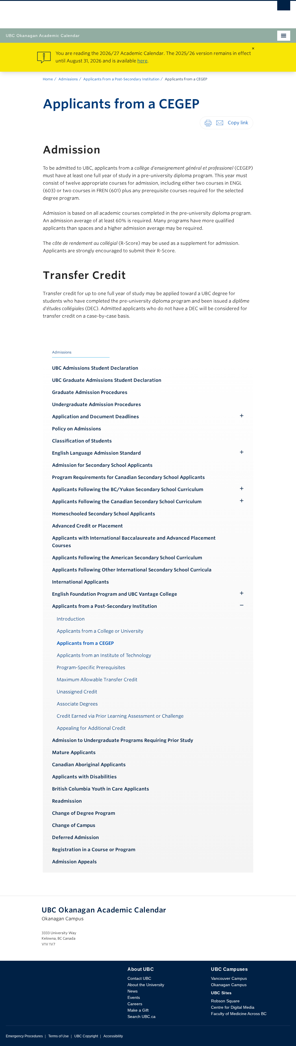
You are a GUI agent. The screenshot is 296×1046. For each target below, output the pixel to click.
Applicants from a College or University (100, 631)
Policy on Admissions (76, 429)
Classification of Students (82, 441)
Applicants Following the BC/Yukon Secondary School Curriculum (127, 489)
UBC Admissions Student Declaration (95, 368)
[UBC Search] (283, 7)
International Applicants (80, 582)
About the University (145, 984)
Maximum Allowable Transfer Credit (97, 679)
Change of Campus (73, 825)
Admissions (68, 79)
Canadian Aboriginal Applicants (89, 764)
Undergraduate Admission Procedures (96, 404)
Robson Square (225, 1001)
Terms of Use (58, 1036)
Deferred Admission (75, 837)
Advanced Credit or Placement (87, 526)
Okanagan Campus (229, 984)
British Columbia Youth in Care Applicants (100, 789)
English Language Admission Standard (96, 453)
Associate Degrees (77, 704)
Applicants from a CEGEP (85, 643)
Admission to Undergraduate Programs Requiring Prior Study (122, 740)
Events (133, 997)
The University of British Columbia (105, 12)
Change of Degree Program (83, 813)
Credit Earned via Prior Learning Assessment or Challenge (120, 716)
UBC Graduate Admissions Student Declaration (106, 380)
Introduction (71, 619)
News (132, 991)
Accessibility (113, 1036)
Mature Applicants (74, 752)
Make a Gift (138, 1010)
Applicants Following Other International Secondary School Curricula (132, 570)
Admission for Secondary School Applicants (102, 465)
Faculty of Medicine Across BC (239, 1013)
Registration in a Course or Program (93, 849)
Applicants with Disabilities (84, 777)
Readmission (67, 801)
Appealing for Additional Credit (91, 728)
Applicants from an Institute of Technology (104, 655)
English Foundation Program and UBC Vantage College (114, 594)
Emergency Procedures (24, 1036)
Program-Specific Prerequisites (91, 667)
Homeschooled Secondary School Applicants (103, 513)
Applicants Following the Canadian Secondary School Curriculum (126, 501)
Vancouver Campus (229, 978)
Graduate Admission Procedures (89, 392)
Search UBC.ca (141, 1016)
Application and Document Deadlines (95, 416)
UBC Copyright (86, 1036)
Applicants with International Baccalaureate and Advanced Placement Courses (134, 541)
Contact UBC (139, 978)
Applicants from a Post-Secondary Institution (104, 606)
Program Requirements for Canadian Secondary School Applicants (128, 477)
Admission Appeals (74, 861)
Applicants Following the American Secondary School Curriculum (127, 557)
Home (48, 79)
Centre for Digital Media (232, 1007)
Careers (134, 1003)
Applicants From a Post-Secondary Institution (121, 79)
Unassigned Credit (77, 692)
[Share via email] (219, 122)
